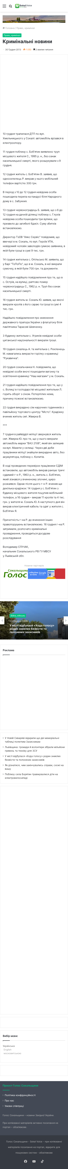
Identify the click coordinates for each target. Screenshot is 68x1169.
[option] (34, 620)
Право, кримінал (25, 28)
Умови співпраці (14, 1106)
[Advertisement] (34, 91)
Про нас (9, 1100)
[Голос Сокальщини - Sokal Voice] (23, 5)
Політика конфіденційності (20, 1095)
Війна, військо (18, 615)
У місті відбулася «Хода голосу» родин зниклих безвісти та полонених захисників (32, 629)
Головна (9, 28)
